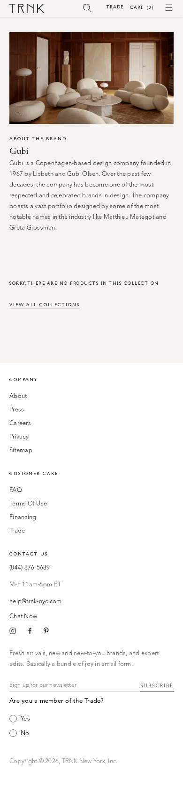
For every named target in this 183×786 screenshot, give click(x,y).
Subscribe (157, 686)
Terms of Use (28, 504)
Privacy (19, 437)
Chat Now (23, 616)
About (18, 396)
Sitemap (20, 450)
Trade (115, 6)
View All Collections (44, 304)
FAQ (15, 490)
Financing (22, 517)
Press (16, 410)
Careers (20, 423)
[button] (87, 7)
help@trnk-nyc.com (35, 602)
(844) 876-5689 (29, 568)
